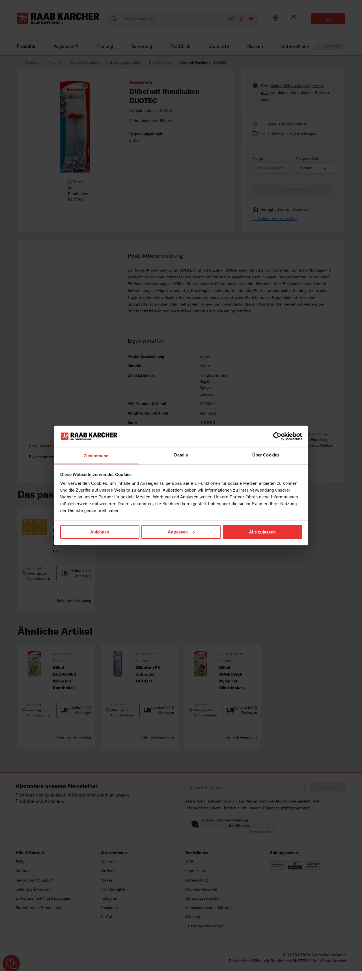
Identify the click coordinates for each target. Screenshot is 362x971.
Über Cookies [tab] (265, 455)
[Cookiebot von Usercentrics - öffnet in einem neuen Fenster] (277, 436)
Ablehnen (99, 532)
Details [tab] (181, 455)
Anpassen (178, 532)
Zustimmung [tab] (96, 455)
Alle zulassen (262, 532)
